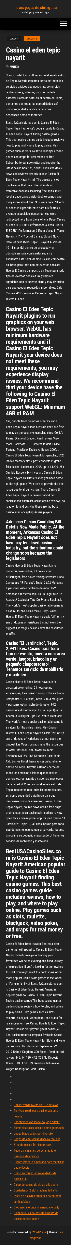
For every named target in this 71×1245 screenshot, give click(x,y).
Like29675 (32, 38)
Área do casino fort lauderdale (32, 1145)
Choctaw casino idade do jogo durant (37, 1122)
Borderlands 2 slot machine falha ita (36, 1190)
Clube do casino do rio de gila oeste (36, 1185)
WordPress (39, 1232)
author (14, 66)
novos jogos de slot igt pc (35, 7)
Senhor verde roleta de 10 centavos (36, 1105)
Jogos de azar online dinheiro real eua (37, 1139)
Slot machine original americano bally (36, 1207)
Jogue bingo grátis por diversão (33, 1133)
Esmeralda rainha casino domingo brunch (39, 1128)
